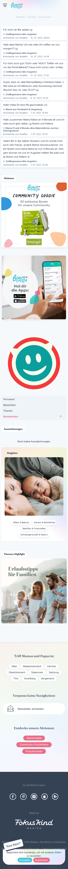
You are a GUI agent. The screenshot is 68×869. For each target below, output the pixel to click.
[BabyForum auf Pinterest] (23, 796)
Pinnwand (9, 399)
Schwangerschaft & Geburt (34, 534)
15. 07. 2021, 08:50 (40, 38)
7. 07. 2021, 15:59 (39, 113)
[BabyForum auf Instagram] (34, 796)
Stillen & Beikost (21, 522)
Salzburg (54, 672)
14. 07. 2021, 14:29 (40, 56)
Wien (14, 666)
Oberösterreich (17, 672)
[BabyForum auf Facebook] (13, 796)
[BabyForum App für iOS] (44, 796)
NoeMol (24, 38)
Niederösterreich (32, 666)
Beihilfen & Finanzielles (34, 528)
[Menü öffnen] (5, 5)
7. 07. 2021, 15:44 (39, 165)
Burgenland (47, 678)
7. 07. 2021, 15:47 (39, 134)
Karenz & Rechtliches (44, 522)
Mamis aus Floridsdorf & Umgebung (24, 109)
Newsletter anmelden (31, 708)
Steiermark (37, 672)
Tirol (15, 678)
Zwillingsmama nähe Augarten (21, 34)
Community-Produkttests (34, 744)
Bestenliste (9, 405)
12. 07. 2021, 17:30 (40, 75)
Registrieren (41, 860)
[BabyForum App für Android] (55, 796)
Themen (8, 410)
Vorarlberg (29, 678)
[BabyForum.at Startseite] (16, 6)
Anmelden (25, 860)
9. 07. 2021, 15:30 (39, 98)
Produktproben (34, 751)
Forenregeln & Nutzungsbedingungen (21, 849)
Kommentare (32, 416)
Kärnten (51, 666)
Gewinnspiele (34, 738)
